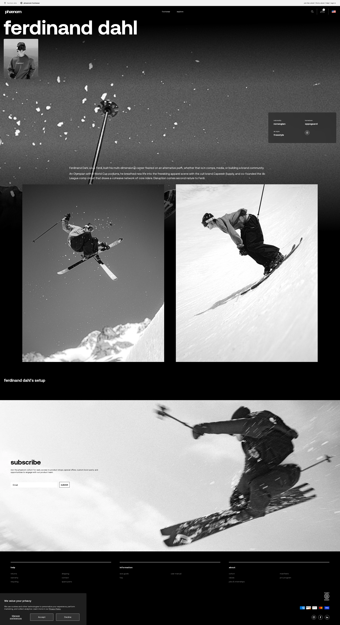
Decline (67, 617)
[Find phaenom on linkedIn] (327, 617)
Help (327, 3)
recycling (14, 582)
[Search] (312, 12)
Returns (14, 574)
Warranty (14, 578)
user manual (176, 574)
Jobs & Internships (237, 582)
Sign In (333, 3)
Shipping (65, 574)
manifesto (284, 574)
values (231, 578)
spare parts (67, 582)
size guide (124, 574)
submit (64, 485)
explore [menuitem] (180, 12)
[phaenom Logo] (13, 11)
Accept (41, 617)
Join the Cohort (309, 3)
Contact (65, 578)
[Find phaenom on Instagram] (314, 617)
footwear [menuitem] (166, 12)
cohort (232, 574)
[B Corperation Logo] (326, 596)
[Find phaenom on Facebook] (320, 617)
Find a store (320, 3)
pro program (285, 578)
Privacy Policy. (55, 609)
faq (121, 578)
